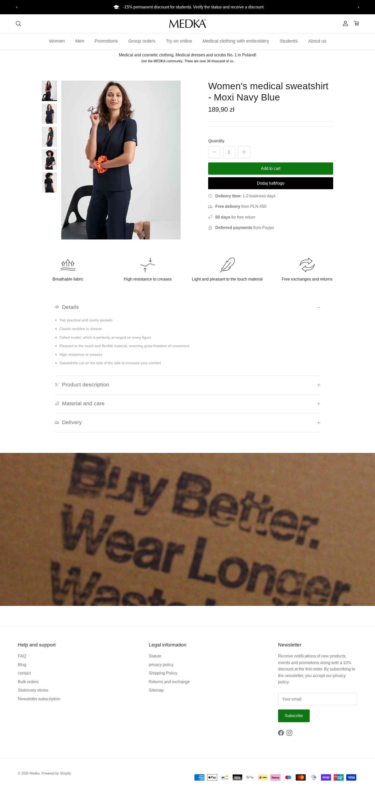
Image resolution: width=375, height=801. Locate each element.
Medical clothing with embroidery (236, 41)
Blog (22, 665)
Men (79, 41)
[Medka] (187, 23)
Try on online (179, 41)
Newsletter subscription (39, 699)
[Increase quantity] (244, 152)
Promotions (106, 41)
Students (289, 41)
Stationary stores (33, 690)
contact (24, 673)
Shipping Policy (163, 673)
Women (57, 41)
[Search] (18, 23)
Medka (35, 773)
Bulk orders (28, 682)
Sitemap (156, 690)
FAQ (22, 656)
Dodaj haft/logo (270, 183)
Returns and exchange (169, 682)
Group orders (141, 41)
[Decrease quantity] (214, 152)
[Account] (344, 23)
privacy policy (161, 665)
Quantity (216, 141)
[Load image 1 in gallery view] (121, 160)
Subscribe (294, 716)
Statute (155, 656)
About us (317, 41)
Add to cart (270, 168)
